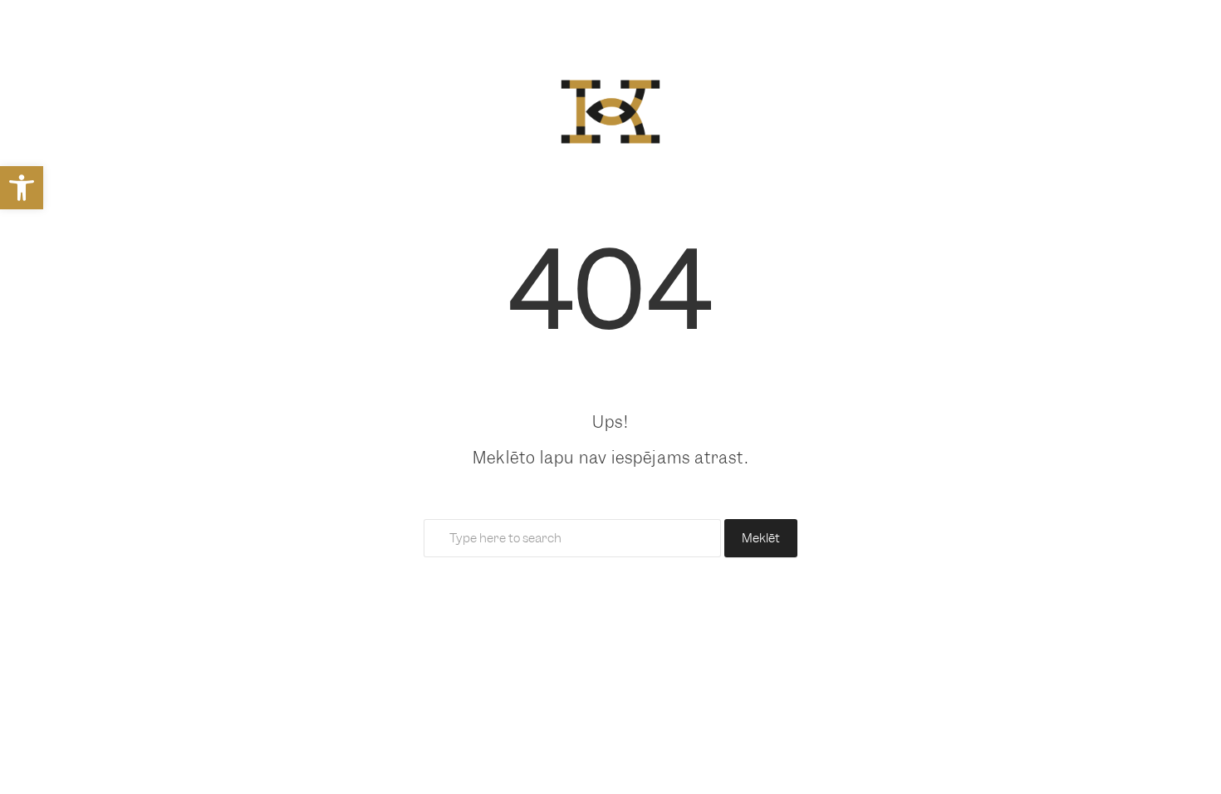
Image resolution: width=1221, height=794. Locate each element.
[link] (21, 187)
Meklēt (761, 538)
